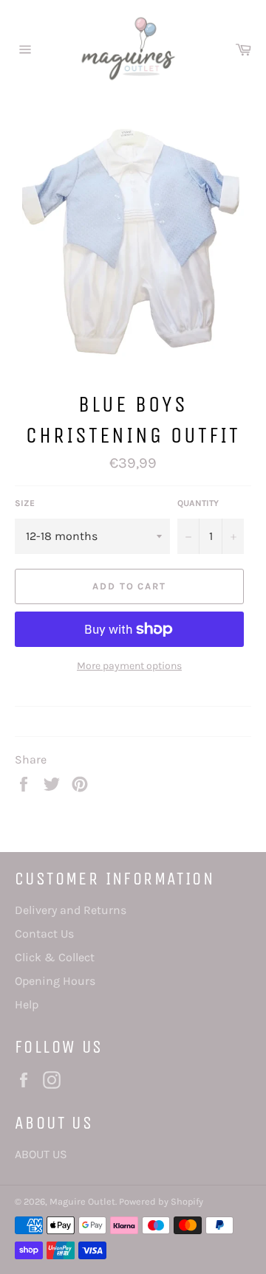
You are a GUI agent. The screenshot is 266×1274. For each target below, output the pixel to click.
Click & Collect (55, 957)
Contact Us (44, 934)
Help (26, 1004)
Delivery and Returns (70, 910)
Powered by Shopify (161, 1201)
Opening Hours (55, 981)
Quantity (198, 503)
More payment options (129, 665)
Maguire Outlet (82, 1201)
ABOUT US (41, 1154)
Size (25, 503)
